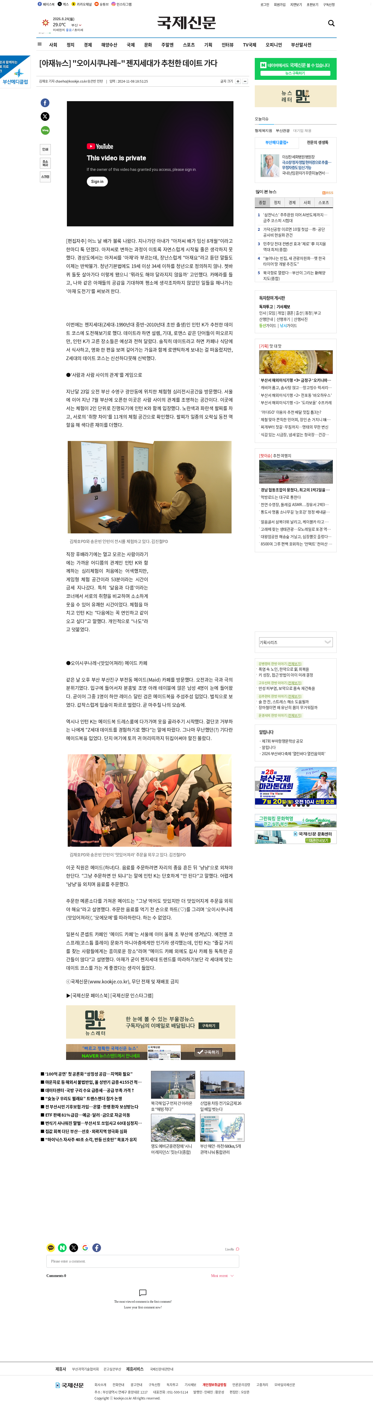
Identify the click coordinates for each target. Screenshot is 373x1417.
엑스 (66, 4)
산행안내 (266, 319)
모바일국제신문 (284, 1384)
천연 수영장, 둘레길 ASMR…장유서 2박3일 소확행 (300, 504)
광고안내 (136, 1384)
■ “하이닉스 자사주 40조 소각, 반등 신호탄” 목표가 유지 (88, 1139)
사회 (53, 44)
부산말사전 (301, 44)
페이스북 (49, 4)
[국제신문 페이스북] (90, 995)
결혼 (290, 312)
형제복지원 (263, 130)
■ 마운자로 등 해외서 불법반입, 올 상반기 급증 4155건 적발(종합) (96, 1082)
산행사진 (300, 319)
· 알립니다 (267, 747)
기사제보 (190, 1384)
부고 (317, 312)
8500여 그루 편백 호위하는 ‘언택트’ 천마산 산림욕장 (301, 544)
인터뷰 (228, 44)
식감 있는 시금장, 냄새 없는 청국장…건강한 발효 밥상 (302, 434)
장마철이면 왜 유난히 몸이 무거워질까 (288, 707)
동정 (308, 312)
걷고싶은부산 (112, 1369)
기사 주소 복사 (45, 164)
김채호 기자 (47, 81)
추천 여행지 (275, 455)
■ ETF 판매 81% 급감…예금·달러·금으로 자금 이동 (85, 1115)
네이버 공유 (45, 131)
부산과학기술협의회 (85, 1369)
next (333, 786)
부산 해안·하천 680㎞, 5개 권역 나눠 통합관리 (220, 1149)
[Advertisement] (192, 584)
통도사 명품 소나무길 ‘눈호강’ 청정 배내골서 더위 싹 (301, 512)
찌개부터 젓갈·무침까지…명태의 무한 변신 (294, 427)
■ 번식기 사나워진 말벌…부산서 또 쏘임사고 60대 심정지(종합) (94, 1123)
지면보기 (296, 4)
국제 (131, 44)
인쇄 (45, 150)
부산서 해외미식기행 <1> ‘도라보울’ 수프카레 (296, 402)
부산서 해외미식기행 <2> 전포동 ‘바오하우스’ (296, 395)
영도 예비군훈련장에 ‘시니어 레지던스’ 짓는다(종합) (171, 1149)
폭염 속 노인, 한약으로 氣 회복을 (284, 669)
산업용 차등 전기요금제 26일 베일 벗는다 (220, 1106)
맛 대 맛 (270, 346)
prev (258, 786)
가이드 (267, 325)
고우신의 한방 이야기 (280, 682)
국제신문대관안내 (161, 1369)
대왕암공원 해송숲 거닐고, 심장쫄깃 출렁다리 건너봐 (301, 536)
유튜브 (104, 4)
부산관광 (283, 130)
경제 (88, 44)
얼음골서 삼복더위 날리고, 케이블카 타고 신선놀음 (300, 521)
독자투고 (172, 1384)
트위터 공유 (45, 117)
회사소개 (100, 1384)
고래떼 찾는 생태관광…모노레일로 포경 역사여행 (299, 529)
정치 (71, 44)
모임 (271, 312)
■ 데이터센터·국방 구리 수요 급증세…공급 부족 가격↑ (87, 1090)
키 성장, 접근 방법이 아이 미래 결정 (286, 674)
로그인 (264, 4)
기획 (208, 44)
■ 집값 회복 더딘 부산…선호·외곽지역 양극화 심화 (83, 1131)
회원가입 (280, 4)
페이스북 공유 (45, 104)
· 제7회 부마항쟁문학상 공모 (281, 741)
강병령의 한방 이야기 (280, 663)
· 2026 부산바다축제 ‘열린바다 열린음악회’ (292, 753)
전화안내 (118, 1384)
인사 (262, 312)
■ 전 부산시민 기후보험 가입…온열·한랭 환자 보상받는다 (89, 1106)
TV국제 (249, 44)
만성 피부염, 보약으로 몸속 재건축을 (287, 688)
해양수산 (109, 44)
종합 (262, 202)
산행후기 (283, 319)
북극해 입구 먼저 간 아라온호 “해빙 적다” (171, 1106)
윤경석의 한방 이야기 (280, 715)
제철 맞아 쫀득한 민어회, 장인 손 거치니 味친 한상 (299, 419)
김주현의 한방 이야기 (280, 696)
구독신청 (329, 4)
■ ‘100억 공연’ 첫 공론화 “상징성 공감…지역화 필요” (86, 1074)
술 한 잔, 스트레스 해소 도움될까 (284, 701)
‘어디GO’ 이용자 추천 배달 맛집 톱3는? (291, 412)
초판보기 (312, 4)
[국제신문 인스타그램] (131, 995)
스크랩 (45, 177)
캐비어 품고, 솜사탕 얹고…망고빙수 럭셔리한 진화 (300, 387)
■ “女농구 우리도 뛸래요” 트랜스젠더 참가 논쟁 (81, 1098)
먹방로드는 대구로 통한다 (281, 497)
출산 (299, 312)
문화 (148, 44)
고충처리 (262, 1384)
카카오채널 (84, 4)
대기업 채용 (302, 130)
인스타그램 (124, 4)
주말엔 (167, 44)
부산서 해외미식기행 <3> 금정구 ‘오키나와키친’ (298, 380)
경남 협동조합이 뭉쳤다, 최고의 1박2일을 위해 (297, 489)
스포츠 (189, 44)
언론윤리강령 (241, 1384)
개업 (280, 312)
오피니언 (274, 44)
